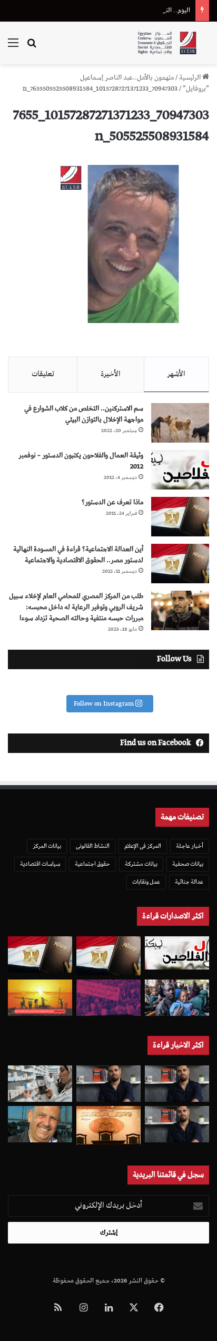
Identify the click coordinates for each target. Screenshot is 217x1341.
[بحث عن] (31, 47)
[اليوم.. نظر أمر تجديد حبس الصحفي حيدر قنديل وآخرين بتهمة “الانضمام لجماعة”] (177, 1083)
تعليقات (43, 374)
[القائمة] (13, 47)
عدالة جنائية (189, 881)
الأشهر (176, 374)
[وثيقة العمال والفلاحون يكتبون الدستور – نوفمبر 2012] (180, 470)
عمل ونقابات (146, 881)
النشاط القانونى (93, 845)
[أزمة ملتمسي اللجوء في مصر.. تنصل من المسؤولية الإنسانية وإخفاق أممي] (177, 998)
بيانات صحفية (187, 863)
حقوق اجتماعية (92, 863)
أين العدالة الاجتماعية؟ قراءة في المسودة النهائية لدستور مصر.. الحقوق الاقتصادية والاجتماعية (78, 555)
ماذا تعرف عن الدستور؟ (112, 502)
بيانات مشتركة (141, 863)
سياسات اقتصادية (40, 863)
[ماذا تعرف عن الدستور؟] (180, 516)
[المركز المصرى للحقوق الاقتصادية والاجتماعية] (167, 43)
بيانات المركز (47, 845)
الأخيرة (111, 374)
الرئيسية (190, 77)
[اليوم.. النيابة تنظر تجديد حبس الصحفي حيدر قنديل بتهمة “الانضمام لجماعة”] (177, 1124)
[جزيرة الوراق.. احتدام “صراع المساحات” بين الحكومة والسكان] (108, 998)
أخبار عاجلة (189, 845)
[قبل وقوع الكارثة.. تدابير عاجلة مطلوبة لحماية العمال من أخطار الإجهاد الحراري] (40, 998)
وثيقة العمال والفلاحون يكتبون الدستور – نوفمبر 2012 (80, 461)
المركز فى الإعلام (142, 845)
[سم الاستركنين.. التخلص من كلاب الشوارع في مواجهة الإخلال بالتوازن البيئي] (180, 423)
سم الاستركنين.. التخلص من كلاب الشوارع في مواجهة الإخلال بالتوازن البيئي (83, 414)
